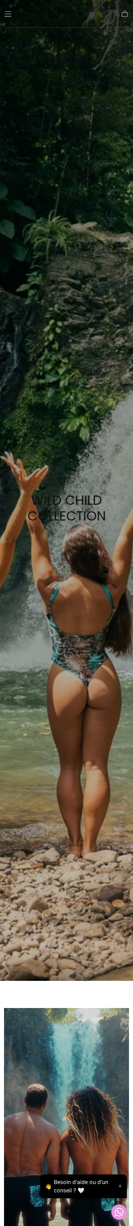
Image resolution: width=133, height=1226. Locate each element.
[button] (8, 14)
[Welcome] (66, 14)
